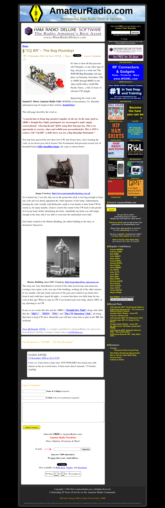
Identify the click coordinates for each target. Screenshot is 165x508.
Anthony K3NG (116, 252)
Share (67, 55)
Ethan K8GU (115, 259)
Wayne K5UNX (115, 292)
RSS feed (60, 467)
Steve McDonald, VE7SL (34, 328)
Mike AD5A (114, 277)
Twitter (69, 467)
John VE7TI (114, 272)
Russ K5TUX (115, 283)
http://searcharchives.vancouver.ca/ (82, 282)
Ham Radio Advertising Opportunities (125, 353)
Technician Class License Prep (126, 350)
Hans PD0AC (115, 265)
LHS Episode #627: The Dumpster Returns (127, 307)
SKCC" (35, 313)
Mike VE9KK (115, 279)
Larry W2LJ (114, 274)
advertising (124, 230)
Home (25, 46)
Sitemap (71, 498)
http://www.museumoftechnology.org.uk (71, 193)
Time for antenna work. (119, 316)
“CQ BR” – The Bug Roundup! (49, 51)
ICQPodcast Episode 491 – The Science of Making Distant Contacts (127, 310)
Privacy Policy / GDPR (96, 498)
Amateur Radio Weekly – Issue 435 (124, 313)
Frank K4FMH (115, 261)
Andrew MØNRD (116, 250)
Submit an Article (117, 360)
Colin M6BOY (115, 256)
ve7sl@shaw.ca (75, 332)
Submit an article (116, 222)
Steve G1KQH (115, 286)
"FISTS (45, 313)
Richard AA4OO (116, 281)
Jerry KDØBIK (115, 268)
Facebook (82, 467)
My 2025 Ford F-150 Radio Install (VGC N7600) (125, 327)
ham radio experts (122, 236)
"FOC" (55, 313)
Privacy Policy (116, 357)
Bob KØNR (114, 254)
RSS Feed (63, 498)
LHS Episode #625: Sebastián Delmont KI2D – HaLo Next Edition (125, 331)
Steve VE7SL (55, 55)
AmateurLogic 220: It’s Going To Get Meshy (124, 321)
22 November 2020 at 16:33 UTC (44, 357)
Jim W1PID (114, 270)
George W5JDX (116, 263)
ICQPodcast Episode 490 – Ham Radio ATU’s (125, 335)
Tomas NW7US (116, 290)
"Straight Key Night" (76, 310)
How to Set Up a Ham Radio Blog (126, 240)
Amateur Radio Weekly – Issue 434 (124, 324)
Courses (113, 348)
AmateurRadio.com (91, 11)
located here (69, 105)
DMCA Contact (81, 498)
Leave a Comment (92, 55)
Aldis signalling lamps (48, 146)
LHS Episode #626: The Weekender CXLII (126, 318)
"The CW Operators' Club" (78, 313)
